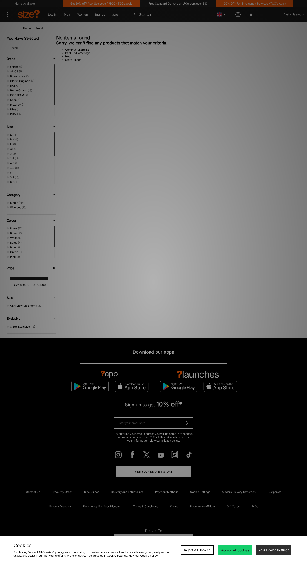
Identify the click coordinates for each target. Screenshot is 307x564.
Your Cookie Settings (273, 550)
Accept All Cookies (235, 550)
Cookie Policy (149, 555)
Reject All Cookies (197, 550)
